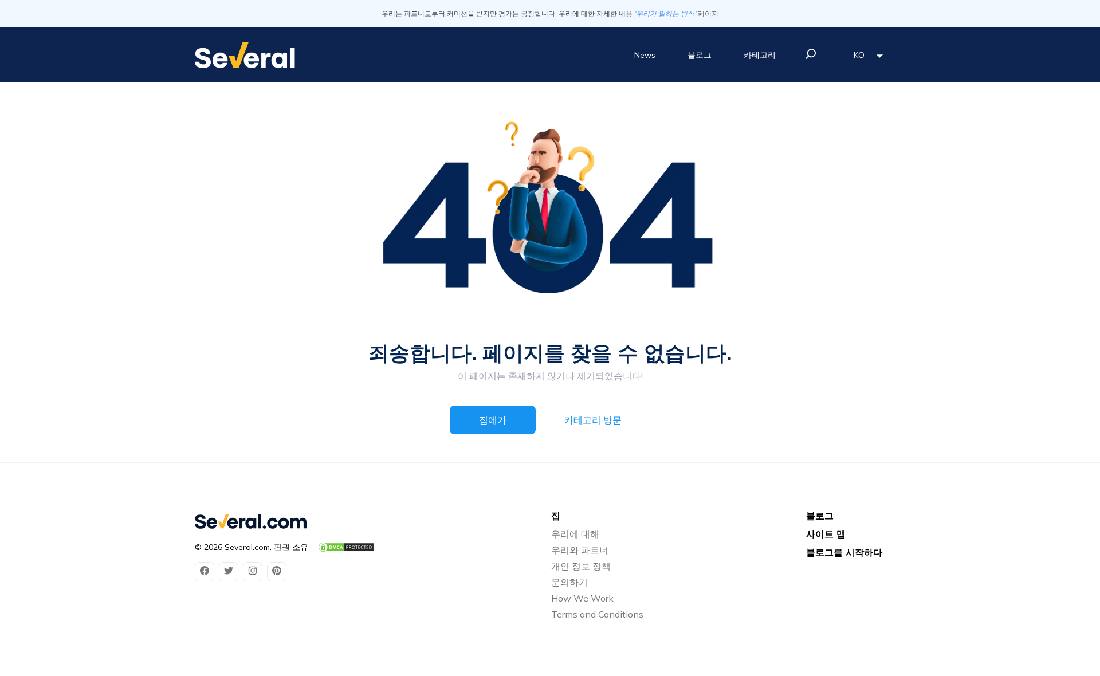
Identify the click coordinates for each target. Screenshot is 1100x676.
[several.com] (245, 55)
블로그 (700, 55)
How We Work (582, 598)
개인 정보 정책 (581, 566)
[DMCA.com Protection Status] (346, 547)
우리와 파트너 (579, 550)
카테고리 (760, 55)
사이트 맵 (826, 534)
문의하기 (569, 582)
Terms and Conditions (597, 614)
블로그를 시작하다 (844, 552)
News (644, 55)
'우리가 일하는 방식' (665, 13)
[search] (811, 54)
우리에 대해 (575, 534)
